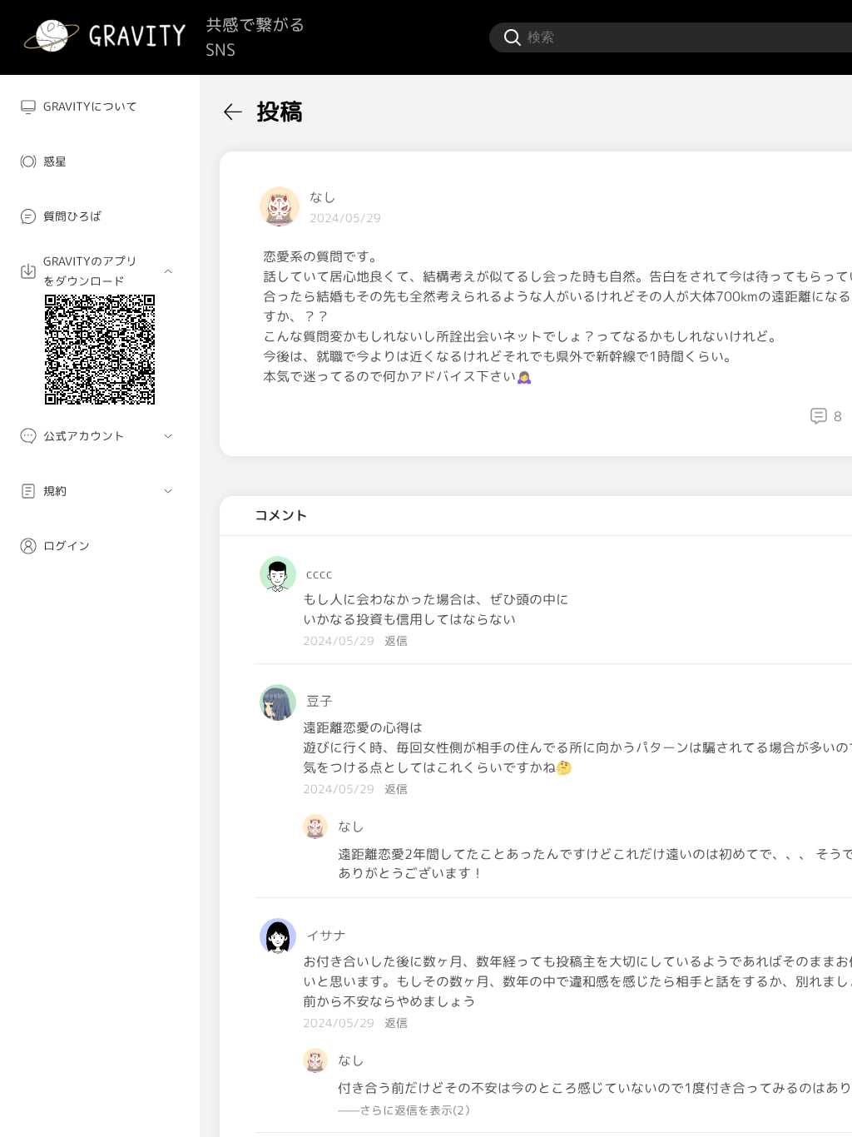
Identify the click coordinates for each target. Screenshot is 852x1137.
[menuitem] (100, 106)
